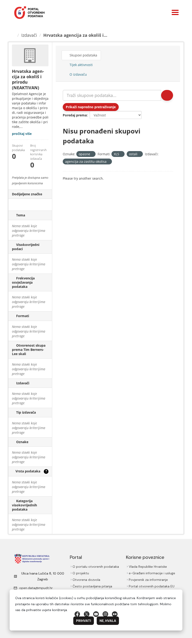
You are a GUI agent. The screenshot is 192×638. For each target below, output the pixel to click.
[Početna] (14, 35)
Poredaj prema (75, 115)
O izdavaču (78, 74)
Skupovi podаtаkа (83, 55)
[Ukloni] (92, 154)
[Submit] (166, 95)
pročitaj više (22, 133)
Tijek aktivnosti (81, 65)
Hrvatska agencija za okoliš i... (76, 35)
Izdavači (30, 35)
